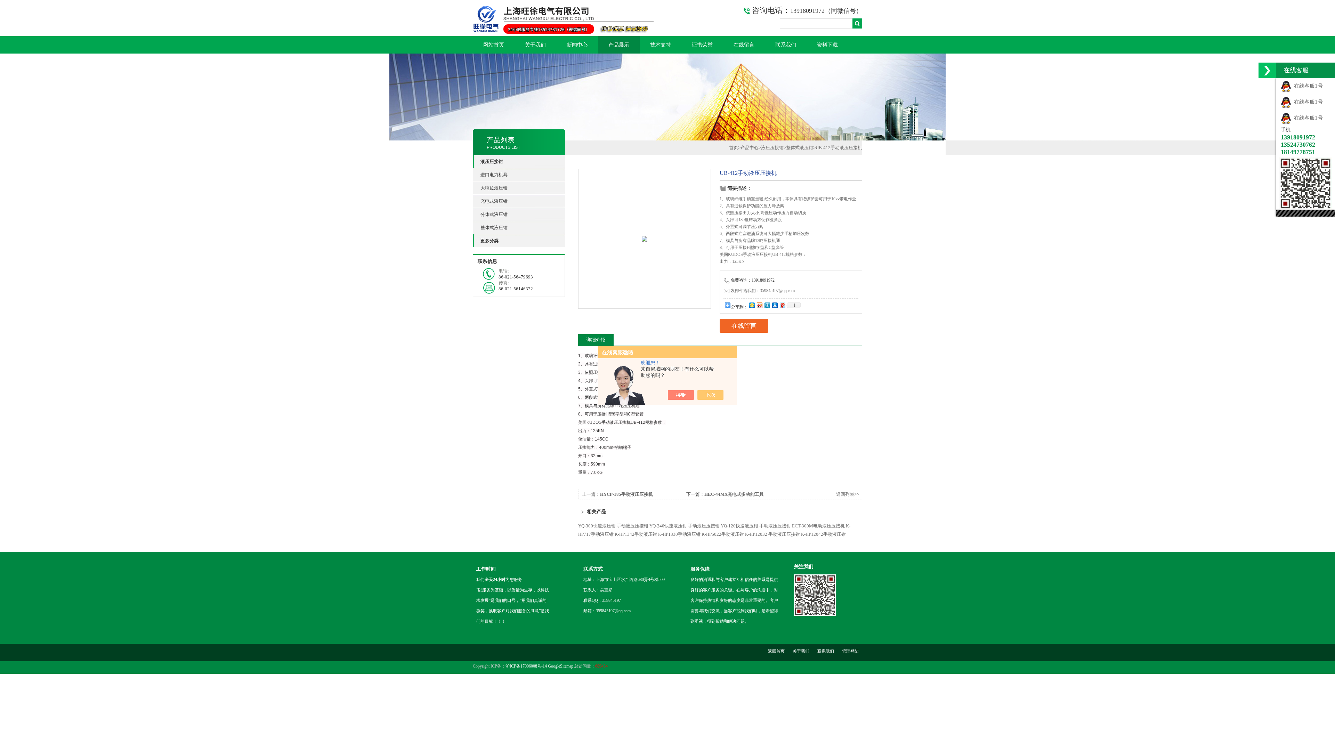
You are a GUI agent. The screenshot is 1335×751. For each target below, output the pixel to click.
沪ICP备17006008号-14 (526, 666)
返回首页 (776, 651)
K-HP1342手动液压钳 (636, 534)
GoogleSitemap (560, 666)
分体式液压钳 (494, 214)
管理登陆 (850, 651)
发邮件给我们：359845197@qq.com (763, 290)
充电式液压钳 (494, 201)
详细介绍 (596, 339)
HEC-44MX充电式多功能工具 (734, 494)
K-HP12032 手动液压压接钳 (772, 534)
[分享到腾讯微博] (767, 305)
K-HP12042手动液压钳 (823, 534)
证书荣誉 (702, 45)
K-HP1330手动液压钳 (679, 534)
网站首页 (493, 45)
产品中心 (750, 147)
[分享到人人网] (774, 305)
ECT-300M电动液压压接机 (818, 525)
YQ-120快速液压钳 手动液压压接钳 (756, 525)
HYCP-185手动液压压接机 (626, 494)
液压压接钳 (772, 147)
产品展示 (618, 45)
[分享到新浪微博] (759, 305)
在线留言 (744, 45)
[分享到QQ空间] (751, 305)
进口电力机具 (494, 174)
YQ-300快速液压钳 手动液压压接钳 (613, 525)
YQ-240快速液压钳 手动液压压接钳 (684, 525)
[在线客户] (1267, 70)
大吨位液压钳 (494, 188)
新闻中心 (577, 45)
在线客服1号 (1307, 86)
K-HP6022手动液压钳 (723, 534)
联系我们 (785, 45)
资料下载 (827, 45)
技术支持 (660, 45)
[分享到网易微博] (782, 305)
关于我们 (535, 45)
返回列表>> (847, 494)
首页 (733, 147)
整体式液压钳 (494, 227)
